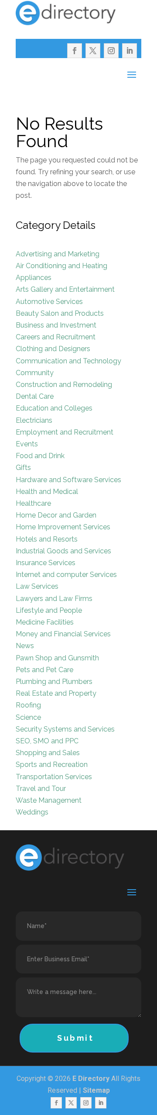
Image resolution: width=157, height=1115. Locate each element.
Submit (75, 1038)
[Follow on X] (92, 50)
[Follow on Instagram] (111, 50)
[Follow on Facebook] (74, 50)
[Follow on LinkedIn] (129, 50)
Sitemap (96, 1090)
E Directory (90, 1078)
